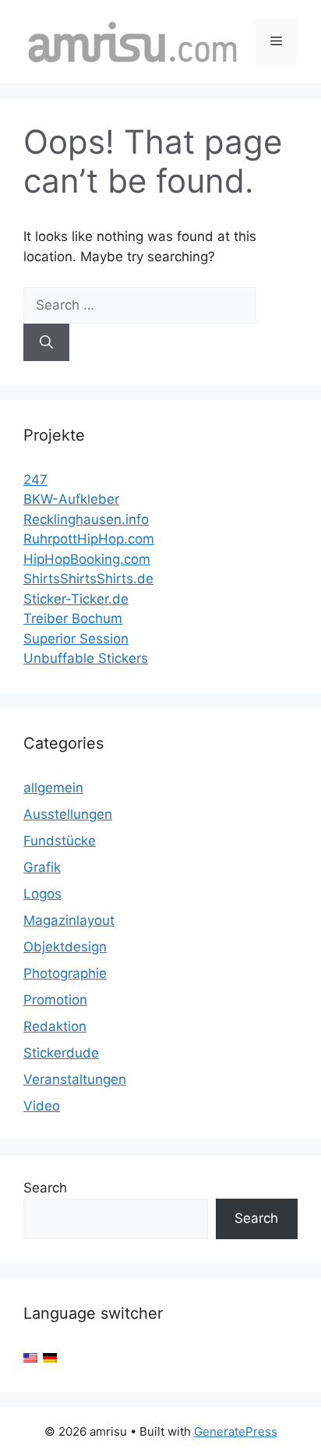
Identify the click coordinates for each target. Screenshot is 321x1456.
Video (41, 1106)
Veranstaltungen (74, 1079)
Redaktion (54, 1026)
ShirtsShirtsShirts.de (88, 578)
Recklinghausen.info (86, 519)
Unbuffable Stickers (85, 658)
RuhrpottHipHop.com (88, 539)
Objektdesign (65, 947)
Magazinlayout (69, 920)
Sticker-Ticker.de (76, 599)
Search (45, 1188)
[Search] (46, 342)
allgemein (53, 787)
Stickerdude (61, 1053)
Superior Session (76, 639)
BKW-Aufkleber (71, 499)
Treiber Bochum (72, 618)
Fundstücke (59, 840)
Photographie (65, 973)
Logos (42, 894)
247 (35, 479)
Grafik (42, 867)
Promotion (55, 1000)
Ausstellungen (67, 814)
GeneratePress (235, 1431)
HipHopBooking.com (86, 559)
